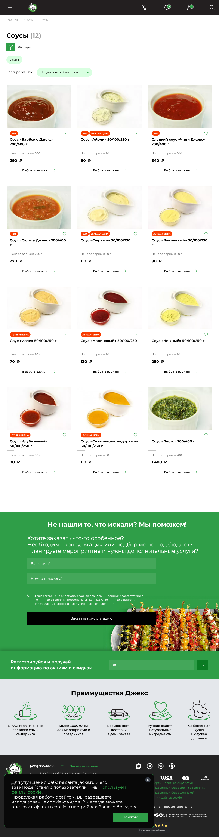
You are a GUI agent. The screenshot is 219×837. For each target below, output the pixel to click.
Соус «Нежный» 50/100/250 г (178, 341)
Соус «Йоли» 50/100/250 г (33, 341)
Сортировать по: (19, 72)
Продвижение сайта (177, 806)
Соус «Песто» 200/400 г (173, 441)
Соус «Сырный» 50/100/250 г (107, 240)
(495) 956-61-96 (42, 766)
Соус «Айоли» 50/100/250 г (105, 140)
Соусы (14, 59)
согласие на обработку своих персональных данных (81, 595)
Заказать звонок (84, 766)
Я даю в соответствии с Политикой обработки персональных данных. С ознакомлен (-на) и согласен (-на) (88, 599)
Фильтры (24, 47)
